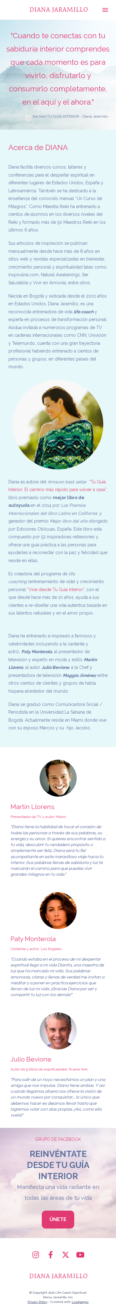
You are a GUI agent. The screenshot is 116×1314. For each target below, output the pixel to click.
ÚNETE (58, 1219)
